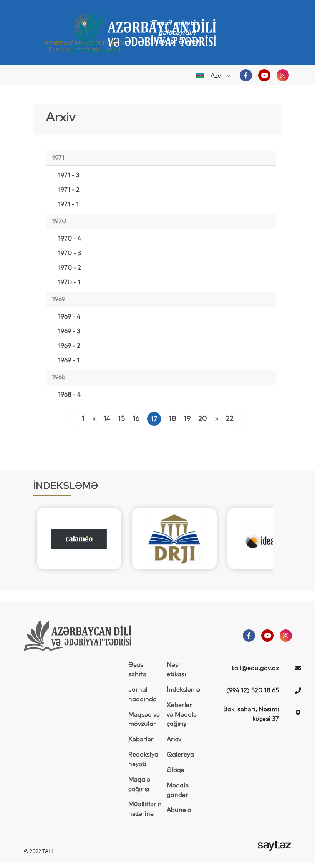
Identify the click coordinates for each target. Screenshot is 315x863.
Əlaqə (175, 770)
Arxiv (174, 739)
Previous (23, 539)
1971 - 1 (68, 204)
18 (172, 418)
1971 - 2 (69, 190)
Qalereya (180, 755)
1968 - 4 (69, 395)
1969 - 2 (69, 346)
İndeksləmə (183, 690)
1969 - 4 (69, 317)
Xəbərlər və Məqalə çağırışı (182, 714)
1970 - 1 (69, 282)
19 (187, 418)
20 (202, 418)
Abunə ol (180, 810)
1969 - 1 (69, 360)
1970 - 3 (69, 253)
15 (121, 418)
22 (230, 418)
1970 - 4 (69, 239)
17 (154, 419)
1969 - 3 (69, 331)
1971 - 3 (69, 175)
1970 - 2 (69, 268)
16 (136, 418)
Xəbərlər (141, 739)
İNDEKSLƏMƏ (65, 486)
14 (106, 418)
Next (283, 539)
